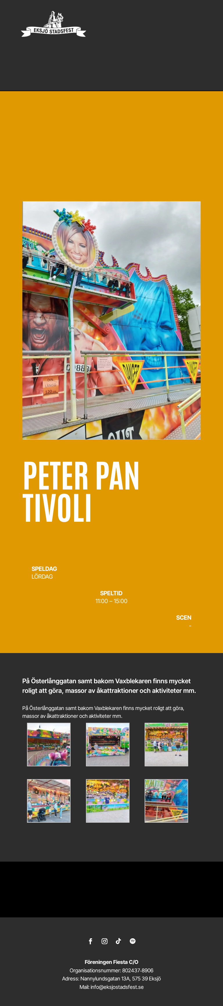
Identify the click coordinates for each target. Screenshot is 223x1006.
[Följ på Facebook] (90, 941)
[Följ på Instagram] (104, 941)
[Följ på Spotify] (132, 941)
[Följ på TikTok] (118, 941)
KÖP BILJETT (64, 166)
